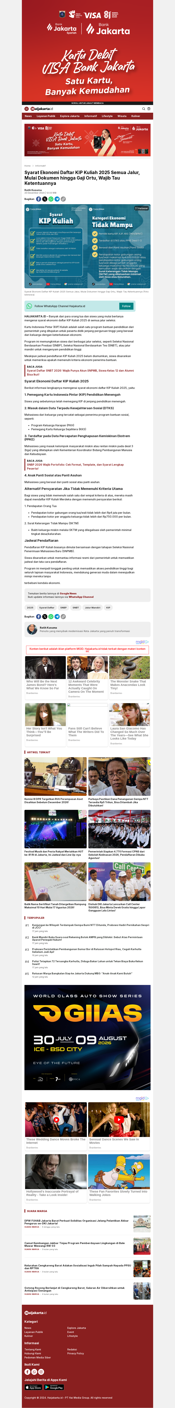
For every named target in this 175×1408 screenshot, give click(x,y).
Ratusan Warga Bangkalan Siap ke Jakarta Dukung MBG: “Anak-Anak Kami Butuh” (82, 973)
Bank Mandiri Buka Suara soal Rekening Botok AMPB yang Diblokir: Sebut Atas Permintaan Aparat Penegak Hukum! (87, 938)
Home (27, 165)
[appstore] (33, 1387)
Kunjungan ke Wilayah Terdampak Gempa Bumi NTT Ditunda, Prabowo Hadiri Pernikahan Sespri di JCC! (90, 926)
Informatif (40, 165)
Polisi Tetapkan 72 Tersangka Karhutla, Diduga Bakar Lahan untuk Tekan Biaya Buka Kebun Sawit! (87, 962)
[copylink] (63, 199)
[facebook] (38, 199)
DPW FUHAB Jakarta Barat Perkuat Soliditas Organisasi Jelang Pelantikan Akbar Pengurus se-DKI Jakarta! (76, 1222)
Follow (126, 306)
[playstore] (54, 1387)
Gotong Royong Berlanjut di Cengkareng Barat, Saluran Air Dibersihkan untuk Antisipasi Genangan (74, 1289)
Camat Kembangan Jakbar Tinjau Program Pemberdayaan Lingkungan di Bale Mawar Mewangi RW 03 (74, 1244)
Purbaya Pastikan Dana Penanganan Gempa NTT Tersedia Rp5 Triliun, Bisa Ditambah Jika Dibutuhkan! (118, 802)
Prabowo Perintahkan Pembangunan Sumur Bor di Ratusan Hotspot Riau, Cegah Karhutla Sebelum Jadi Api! (86, 950)
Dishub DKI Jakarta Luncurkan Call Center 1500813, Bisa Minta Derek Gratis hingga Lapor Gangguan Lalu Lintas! (116, 907)
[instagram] (41, 1372)
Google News (68, 593)
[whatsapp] (50, 199)
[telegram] (57, 199)
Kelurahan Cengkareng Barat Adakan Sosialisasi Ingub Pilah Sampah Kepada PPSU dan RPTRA (77, 1267)
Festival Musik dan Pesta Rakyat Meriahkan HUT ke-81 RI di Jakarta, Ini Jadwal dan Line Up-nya (53, 853)
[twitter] (44, 199)
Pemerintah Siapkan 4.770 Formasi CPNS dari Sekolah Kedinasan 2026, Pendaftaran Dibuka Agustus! (116, 854)
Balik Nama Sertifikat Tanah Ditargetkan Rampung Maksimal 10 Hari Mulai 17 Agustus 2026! (55, 906)
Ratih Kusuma (33, 190)
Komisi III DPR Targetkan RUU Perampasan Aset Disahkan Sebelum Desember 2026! (53, 801)
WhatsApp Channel (81, 596)
